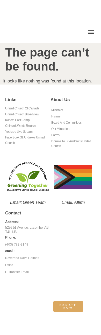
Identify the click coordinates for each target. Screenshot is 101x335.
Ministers (57, 110)
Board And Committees (66, 122)
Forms (55, 135)
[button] (91, 32)
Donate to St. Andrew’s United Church (71, 143)
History (55, 116)
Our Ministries (60, 129)
